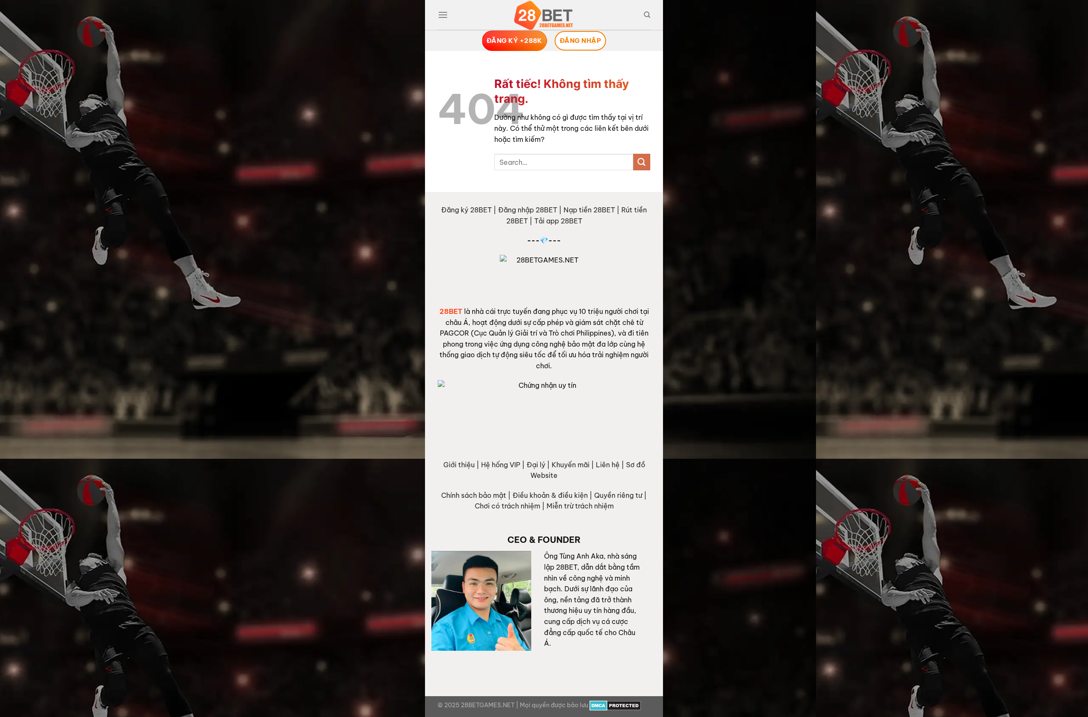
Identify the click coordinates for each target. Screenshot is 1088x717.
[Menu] (443, 14)
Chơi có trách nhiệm (507, 506)
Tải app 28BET (558, 221)
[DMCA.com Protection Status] (615, 705)
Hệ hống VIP (500, 464)
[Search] (647, 15)
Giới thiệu (459, 464)
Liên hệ (608, 464)
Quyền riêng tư (618, 495)
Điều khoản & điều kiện (550, 495)
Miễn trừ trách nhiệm (580, 506)
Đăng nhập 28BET (527, 210)
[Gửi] (641, 162)
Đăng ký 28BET (466, 210)
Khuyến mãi (570, 464)
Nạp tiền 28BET (589, 210)
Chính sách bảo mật (473, 495)
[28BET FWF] (544, 15)
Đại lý (536, 464)
